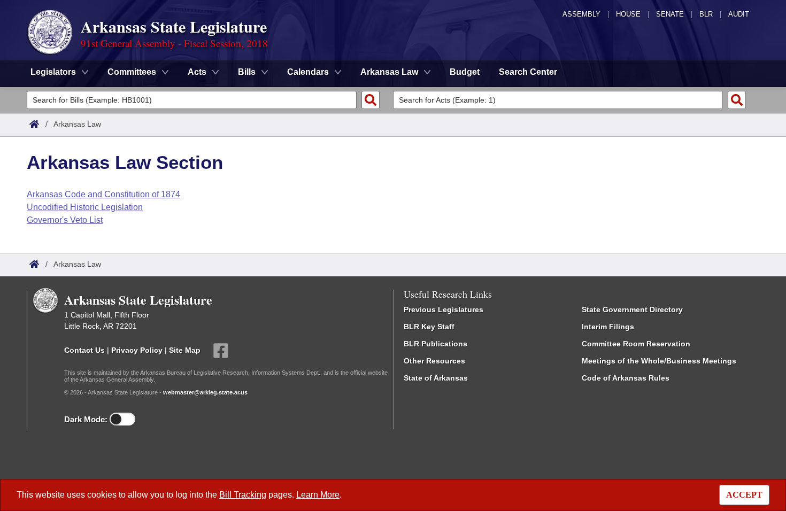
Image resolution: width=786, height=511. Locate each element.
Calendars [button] (308, 71)
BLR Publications (435, 343)
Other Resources (434, 361)
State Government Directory (632, 309)
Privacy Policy (137, 350)
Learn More (318, 494)
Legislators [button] (53, 71)
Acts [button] (197, 71)
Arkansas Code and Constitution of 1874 (103, 194)
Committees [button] (131, 71)
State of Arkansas (436, 378)
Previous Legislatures (443, 309)
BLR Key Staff (429, 326)
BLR (706, 14)
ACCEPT (744, 494)
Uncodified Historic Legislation (85, 207)
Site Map (185, 350)
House (628, 14)
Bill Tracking (242, 494)
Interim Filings (608, 326)
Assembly (581, 14)
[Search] (370, 100)
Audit (738, 14)
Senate (670, 14)
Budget (465, 71)
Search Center (528, 71)
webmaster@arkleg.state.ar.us (205, 392)
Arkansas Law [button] (389, 71)
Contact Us (84, 350)
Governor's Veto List (65, 219)
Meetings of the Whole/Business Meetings (659, 361)
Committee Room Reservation (636, 343)
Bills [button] (247, 71)
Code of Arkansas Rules (625, 378)
